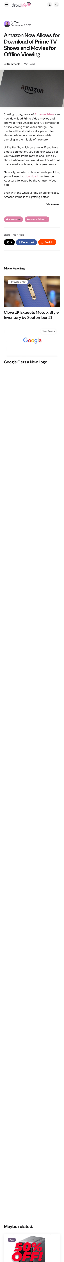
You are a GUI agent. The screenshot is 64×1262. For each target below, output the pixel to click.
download (31, 176)
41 (12, 64)
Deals (11, 1240)
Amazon (14, 219)
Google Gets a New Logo (25, 362)
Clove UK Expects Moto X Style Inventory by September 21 (31, 315)
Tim (16, 22)
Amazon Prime (44, 114)
